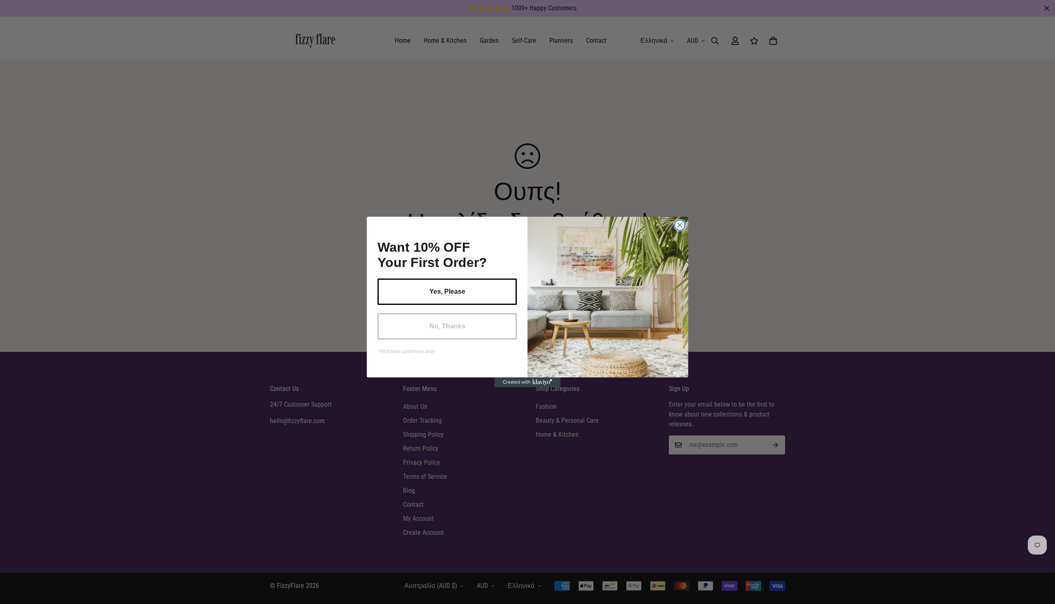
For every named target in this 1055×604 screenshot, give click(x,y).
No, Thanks (447, 326)
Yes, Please (447, 291)
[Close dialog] (680, 225)
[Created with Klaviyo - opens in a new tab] (527, 382)
